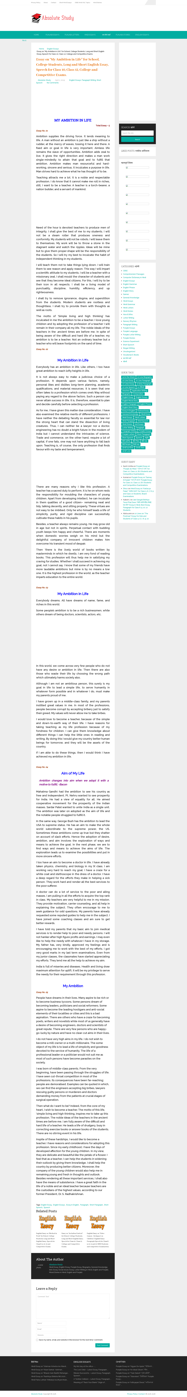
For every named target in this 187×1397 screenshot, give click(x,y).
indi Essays (139, 424)
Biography (126, 394)
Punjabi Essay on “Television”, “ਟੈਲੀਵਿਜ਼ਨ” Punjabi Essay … (135, 1377)
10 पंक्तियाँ (140, 387)
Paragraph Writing (89, 80)
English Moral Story (130, 401)
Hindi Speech (143, 421)
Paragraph (84, 1205)
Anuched (126, 391)
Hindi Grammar (129, 304)
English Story (128, 291)
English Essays (142, 35)
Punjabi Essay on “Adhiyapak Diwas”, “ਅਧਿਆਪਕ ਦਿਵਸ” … (134, 1383)
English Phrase (129, 288)
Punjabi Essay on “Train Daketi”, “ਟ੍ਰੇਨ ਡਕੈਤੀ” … (133, 1373)
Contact (53, 2)
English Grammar (130, 284)
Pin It (24, 41)
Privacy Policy (35, 2)
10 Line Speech (128, 387)
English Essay (46, 1205)
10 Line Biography (144, 377)
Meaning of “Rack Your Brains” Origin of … (90, 1382)
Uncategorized (129, 351)
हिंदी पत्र (144, 441)
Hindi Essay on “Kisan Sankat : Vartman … (47, 1370)
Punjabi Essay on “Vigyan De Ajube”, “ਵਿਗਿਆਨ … (134, 1366)
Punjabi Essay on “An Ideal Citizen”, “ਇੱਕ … (132, 1370)
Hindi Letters (128, 308)
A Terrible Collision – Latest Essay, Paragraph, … (92, 1379)
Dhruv (125, 489)
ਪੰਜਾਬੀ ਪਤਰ (126, 451)
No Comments (53, 83)
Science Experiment (131, 341)
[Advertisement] (73, 101)
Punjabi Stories (123, 35)
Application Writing (139, 391)
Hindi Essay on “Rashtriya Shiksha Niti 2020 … (49, 1376)
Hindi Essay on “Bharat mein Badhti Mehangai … (50, 1373)
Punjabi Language (130, 331)
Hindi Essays (90, 35)
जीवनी (125, 362)
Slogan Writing (129, 348)
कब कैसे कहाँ (106, 35)
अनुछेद (147, 438)
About (46, 2)
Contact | (142, 1394)
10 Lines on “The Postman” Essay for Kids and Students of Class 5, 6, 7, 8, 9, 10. (136, 516)
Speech (47, 1207)
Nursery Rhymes (129, 321)
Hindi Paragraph (128, 421)
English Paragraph (129, 404)
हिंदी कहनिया (126, 441)
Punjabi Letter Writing (131, 335)
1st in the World (128, 377)
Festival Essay (143, 411)
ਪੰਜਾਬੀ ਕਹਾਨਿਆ (127, 448)
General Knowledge (131, 298)
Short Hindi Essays (65, 2)
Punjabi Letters (72, 35)
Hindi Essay (145, 414)
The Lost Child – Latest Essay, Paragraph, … (91, 1370)
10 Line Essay (127, 380)
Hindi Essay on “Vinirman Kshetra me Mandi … (49, 1366)
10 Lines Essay (128, 384)
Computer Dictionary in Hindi (134, 277)
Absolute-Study (44, 80)
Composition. (138, 394)
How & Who (128, 314)
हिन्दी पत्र (136, 444)
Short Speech (128, 345)
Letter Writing (128, 318)
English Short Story (130, 407)
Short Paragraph (96, 1205)
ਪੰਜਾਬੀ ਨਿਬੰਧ (140, 448)
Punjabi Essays (52, 35)
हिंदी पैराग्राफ (126, 444)
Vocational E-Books (131, 355)
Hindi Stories (97, 2)
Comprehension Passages (133, 274)
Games (126, 294)
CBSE (125, 271)
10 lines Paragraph (144, 384)
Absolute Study (37, 1394)
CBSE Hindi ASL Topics (82, 2)
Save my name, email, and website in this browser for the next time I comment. (71, 1340)
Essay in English (72, 1205)
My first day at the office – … (85, 1366)
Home (36, 35)
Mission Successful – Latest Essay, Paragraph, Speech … (92, 1374)
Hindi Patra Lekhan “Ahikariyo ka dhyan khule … (49, 1380)
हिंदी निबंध (136, 441)
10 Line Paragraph (143, 380)
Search (137, 139)
